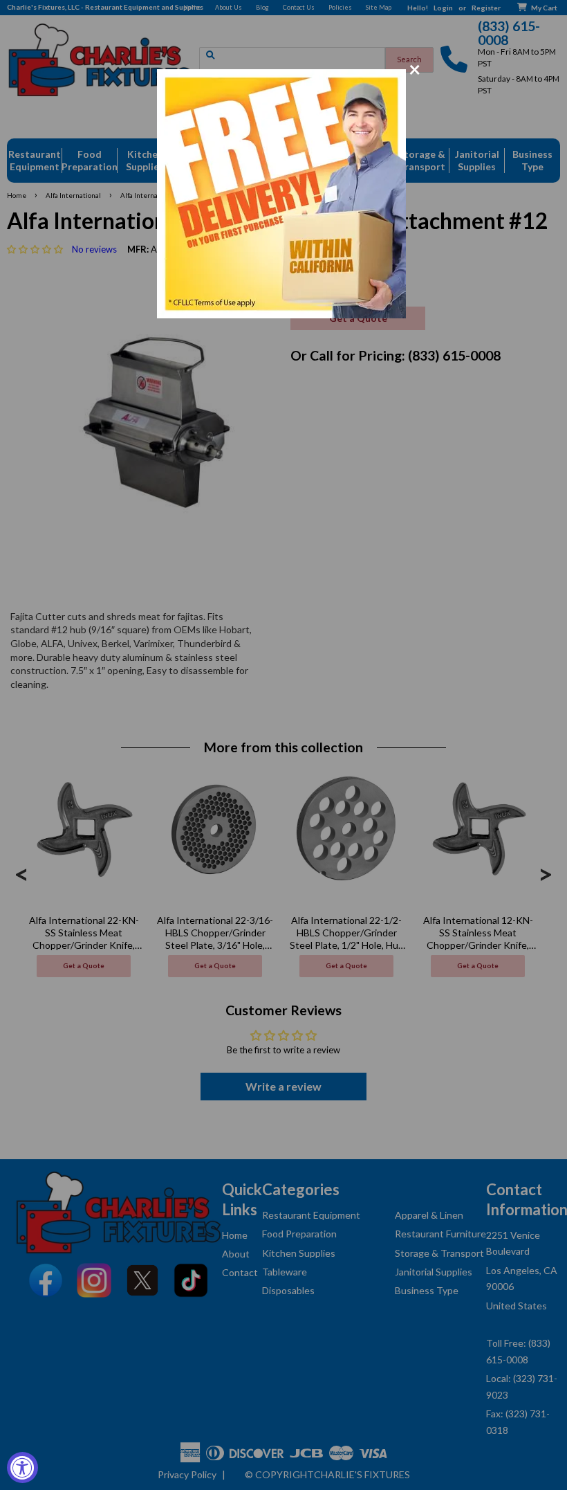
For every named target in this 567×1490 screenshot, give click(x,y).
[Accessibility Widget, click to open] (22, 1467)
